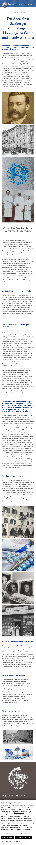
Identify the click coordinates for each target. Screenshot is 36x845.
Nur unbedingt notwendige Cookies (14, 841)
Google (23, 833)
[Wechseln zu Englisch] (31, 4)
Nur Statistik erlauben (23, 838)
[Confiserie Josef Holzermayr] (9, 3)
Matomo (27, 833)
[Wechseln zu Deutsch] (28, 4)
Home (16, 12)
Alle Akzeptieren (7, 838)
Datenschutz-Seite (19, 813)
